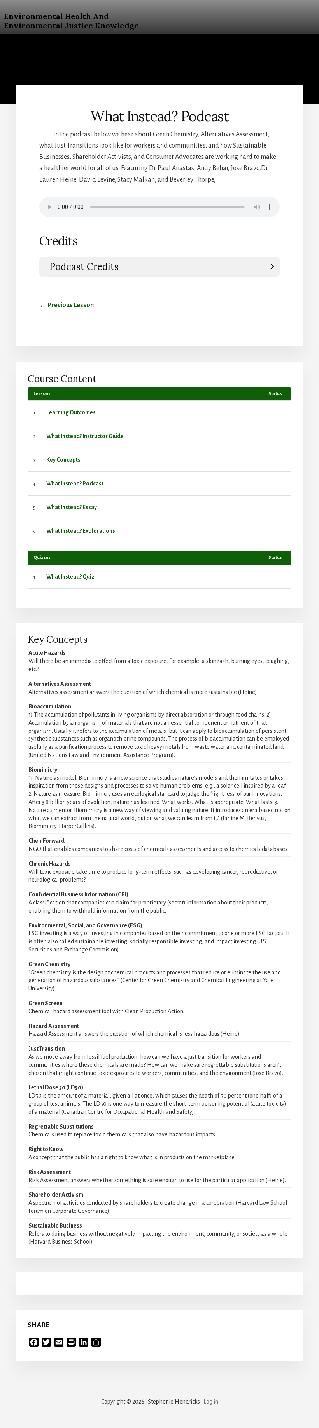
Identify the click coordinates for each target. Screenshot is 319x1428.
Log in (210, 1401)
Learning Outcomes (71, 412)
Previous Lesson (66, 305)
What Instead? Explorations (80, 531)
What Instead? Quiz (70, 577)
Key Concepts (63, 460)
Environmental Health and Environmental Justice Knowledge (71, 20)
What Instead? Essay (71, 507)
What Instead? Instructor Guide (85, 436)
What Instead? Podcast (74, 483)
